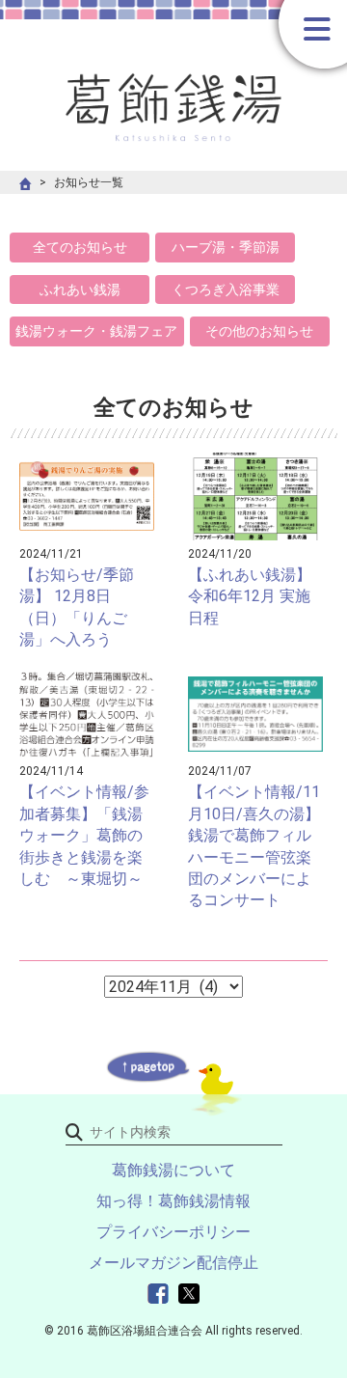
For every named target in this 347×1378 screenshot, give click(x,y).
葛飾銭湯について (173, 1170)
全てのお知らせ (80, 247)
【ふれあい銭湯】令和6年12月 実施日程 (249, 596)
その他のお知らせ (259, 331)
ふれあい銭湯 (80, 289)
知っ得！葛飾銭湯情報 (173, 1201)
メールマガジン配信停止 (173, 1263)
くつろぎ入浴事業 (226, 289)
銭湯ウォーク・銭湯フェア (96, 331)
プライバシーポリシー (173, 1232)
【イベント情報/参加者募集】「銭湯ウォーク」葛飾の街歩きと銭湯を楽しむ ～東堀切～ (84, 835)
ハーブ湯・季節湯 (226, 247)
